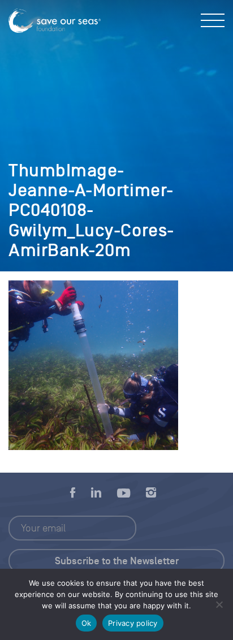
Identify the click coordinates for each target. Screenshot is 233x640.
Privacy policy (133, 623)
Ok (86, 623)
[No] (219, 604)
